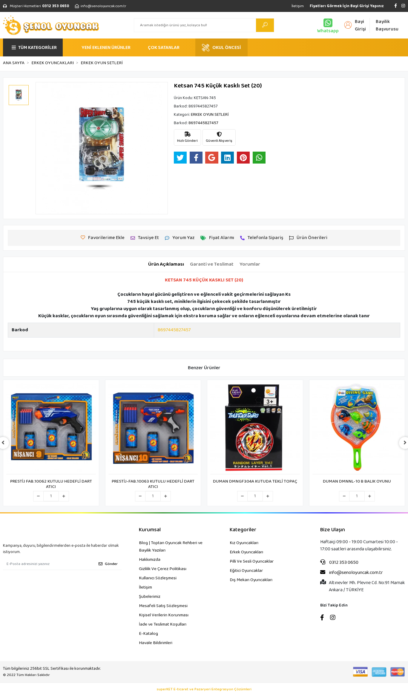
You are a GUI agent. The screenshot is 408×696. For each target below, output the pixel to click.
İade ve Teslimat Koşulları (162, 624)
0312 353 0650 (343, 562)
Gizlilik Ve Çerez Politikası (162, 568)
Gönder (111, 564)
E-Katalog (148, 633)
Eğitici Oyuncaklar (246, 570)
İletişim (298, 6)
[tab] (166, 264)
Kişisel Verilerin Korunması (163, 615)
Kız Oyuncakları (244, 542)
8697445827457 (174, 330)
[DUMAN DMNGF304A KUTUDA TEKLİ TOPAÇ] (255, 428)
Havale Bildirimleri (155, 642)
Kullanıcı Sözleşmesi (158, 578)
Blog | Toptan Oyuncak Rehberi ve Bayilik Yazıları (171, 546)
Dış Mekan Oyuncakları (251, 579)
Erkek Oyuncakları (246, 552)
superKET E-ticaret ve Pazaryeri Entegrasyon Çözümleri (204, 689)
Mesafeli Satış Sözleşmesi (163, 605)
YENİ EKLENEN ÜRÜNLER (106, 47)
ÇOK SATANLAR (164, 47)
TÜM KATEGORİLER (37, 47)
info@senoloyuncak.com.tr (355, 572)
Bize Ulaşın (332, 530)
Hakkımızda (149, 559)
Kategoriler (243, 530)
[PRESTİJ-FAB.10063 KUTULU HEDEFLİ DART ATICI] (153, 428)
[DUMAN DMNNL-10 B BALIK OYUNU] (357, 428)
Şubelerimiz (149, 596)
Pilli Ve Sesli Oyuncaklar (252, 561)
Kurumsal (150, 530)
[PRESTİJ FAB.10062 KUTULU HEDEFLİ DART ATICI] (51, 428)
